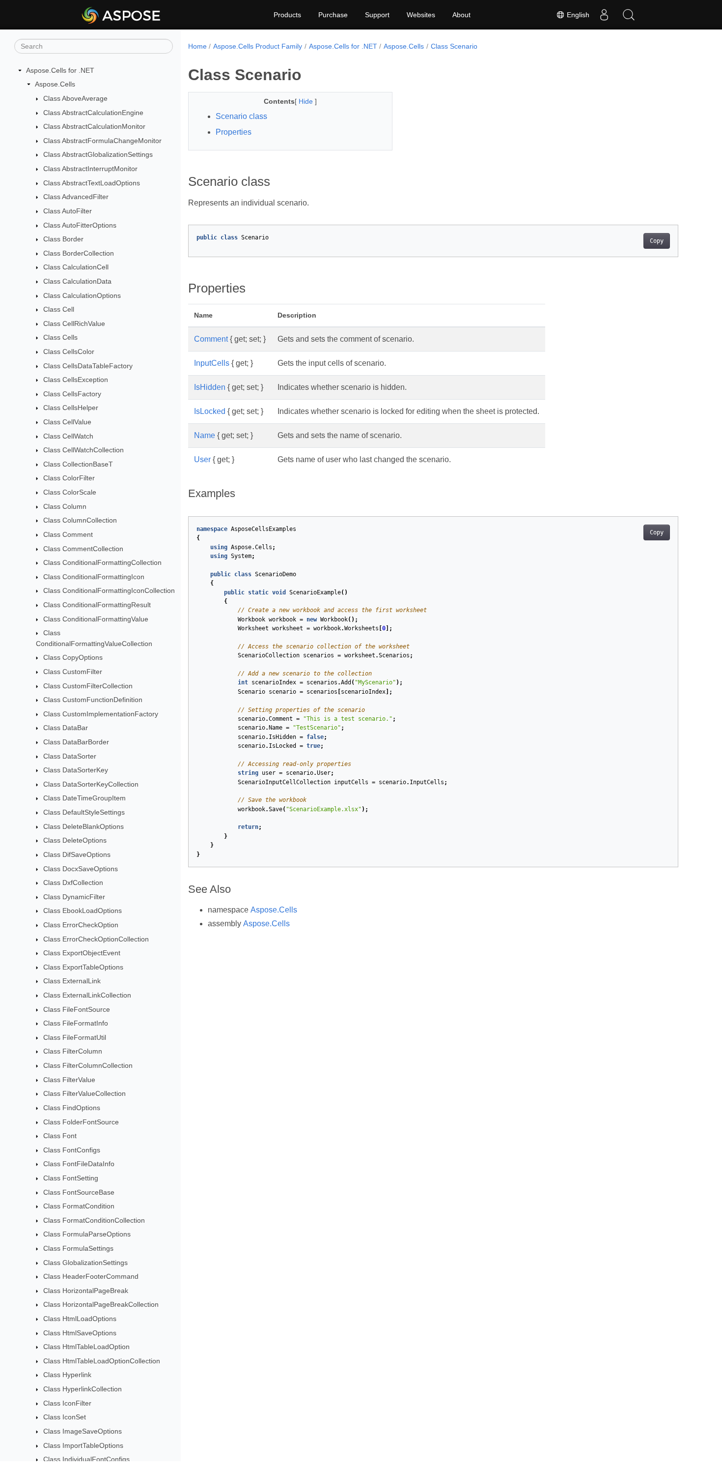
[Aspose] (121, 14)
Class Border (63, 239)
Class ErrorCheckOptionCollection (96, 939)
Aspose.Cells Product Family (257, 46)
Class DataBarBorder (76, 742)
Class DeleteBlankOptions (83, 826)
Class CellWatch (68, 436)
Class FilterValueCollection (84, 1093)
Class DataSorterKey (75, 770)
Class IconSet (64, 1417)
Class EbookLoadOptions (82, 911)
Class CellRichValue (74, 323)
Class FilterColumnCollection (88, 1065)
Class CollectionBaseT (78, 464)
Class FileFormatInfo (75, 1023)
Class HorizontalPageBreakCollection (101, 1305)
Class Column (64, 506)
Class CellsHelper (70, 408)
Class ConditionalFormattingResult (97, 605)
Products (287, 15)
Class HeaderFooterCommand (91, 1276)
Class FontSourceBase (78, 1192)
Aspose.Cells (55, 84)
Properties (233, 132)
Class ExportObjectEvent (81, 953)
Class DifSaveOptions (77, 854)
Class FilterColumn (72, 1052)
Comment (211, 339)
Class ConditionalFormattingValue (95, 619)
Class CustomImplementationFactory (100, 714)
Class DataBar (65, 728)
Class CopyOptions (73, 658)
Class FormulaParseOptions (87, 1234)
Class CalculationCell (76, 267)
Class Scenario (454, 46)
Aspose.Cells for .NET (60, 70)
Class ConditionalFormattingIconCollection (109, 591)
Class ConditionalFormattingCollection (102, 562)
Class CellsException (75, 379)
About (461, 15)
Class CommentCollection (83, 549)
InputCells (211, 363)
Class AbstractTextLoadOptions (91, 183)
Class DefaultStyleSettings (84, 812)
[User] (604, 14)
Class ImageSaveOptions (82, 1431)
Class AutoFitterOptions (79, 225)
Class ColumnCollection (80, 521)
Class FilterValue (69, 1080)
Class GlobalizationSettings (85, 1262)
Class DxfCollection (73, 882)
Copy (657, 240)
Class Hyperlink (67, 1375)
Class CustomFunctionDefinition (92, 700)
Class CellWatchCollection (83, 450)
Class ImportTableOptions (83, 1445)
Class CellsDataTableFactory (88, 366)
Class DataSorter (69, 756)
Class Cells (60, 338)
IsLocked (209, 411)
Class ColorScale (69, 492)
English (577, 15)
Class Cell (58, 309)
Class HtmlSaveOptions (79, 1333)
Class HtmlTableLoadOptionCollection (101, 1361)
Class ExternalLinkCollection (87, 995)
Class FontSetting (70, 1178)
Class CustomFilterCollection (88, 686)
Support (377, 15)
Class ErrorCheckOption (80, 925)
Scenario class (241, 116)
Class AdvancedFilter (76, 197)
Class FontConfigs (71, 1150)
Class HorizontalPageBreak (85, 1290)
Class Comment (68, 534)
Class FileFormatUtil (74, 1037)
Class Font (60, 1136)
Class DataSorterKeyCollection (91, 784)
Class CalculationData (77, 281)
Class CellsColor (68, 351)
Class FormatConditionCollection (94, 1220)
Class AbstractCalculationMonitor (94, 126)
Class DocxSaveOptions (80, 869)
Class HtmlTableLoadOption (86, 1347)
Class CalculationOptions (82, 295)
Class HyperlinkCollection (82, 1389)
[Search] (628, 14)
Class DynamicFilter (74, 897)
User (202, 459)
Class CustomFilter (72, 672)
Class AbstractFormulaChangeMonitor (102, 141)
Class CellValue (67, 422)
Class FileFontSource (76, 1009)
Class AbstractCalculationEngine (93, 113)
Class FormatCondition (78, 1206)
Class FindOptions (71, 1108)
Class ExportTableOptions (83, 967)
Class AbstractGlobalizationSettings (98, 155)
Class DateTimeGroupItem (84, 798)
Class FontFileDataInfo (78, 1164)
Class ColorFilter (69, 478)
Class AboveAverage (75, 98)
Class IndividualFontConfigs (86, 1459)
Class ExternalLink (72, 981)
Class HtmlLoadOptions (79, 1319)
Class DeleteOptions (75, 841)
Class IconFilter (67, 1403)
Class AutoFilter (67, 211)
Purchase (333, 15)
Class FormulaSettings (78, 1248)
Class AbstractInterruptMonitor (90, 169)
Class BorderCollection (78, 253)
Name (204, 435)
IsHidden (209, 387)
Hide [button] (307, 101)
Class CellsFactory (72, 394)
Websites (421, 15)
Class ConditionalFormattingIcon (93, 577)
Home (197, 46)
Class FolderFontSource (81, 1122)
